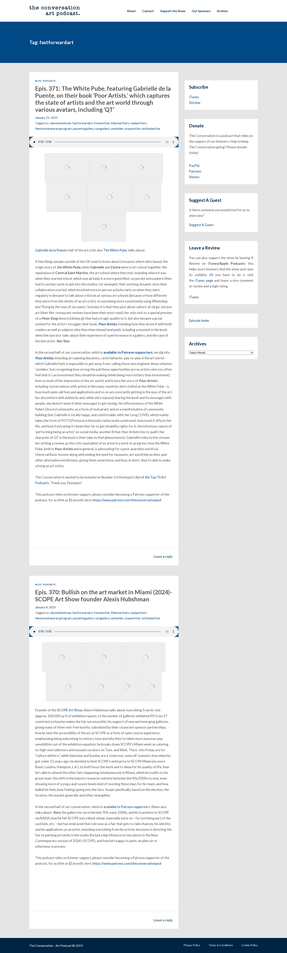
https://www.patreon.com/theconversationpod (127, 500)
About (131, 11)
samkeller (117, 128)
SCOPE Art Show (69, 710)
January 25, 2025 (46, 117)
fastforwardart (82, 123)
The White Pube (115, 250)
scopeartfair (132, 128)
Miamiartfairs (120, 123)
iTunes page (204, 280)
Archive (222, 11)
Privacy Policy (192, 945)
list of (140, 477)
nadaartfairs (138, 123)
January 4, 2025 (45, 607)
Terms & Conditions (221, 945)
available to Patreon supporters (127, 352)
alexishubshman (60, 123)
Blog (38, 81)
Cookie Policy (249, 945)
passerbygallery (83, 128)
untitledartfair (151, 128)
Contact (148, 11)
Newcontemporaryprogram (53, 128)
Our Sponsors (201, 11)
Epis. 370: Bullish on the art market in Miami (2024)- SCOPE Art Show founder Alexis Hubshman (103, 595)
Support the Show (172, 11)
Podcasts (49, 81)
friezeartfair (102, 123)
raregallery (102, 128)
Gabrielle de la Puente (51, 250)
